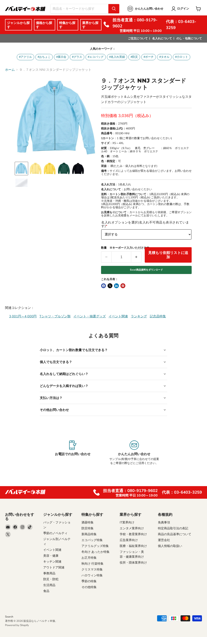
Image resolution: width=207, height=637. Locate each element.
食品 (46, 591)
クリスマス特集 (92, 569)
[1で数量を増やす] (136, 257)
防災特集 (87, 528)
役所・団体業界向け (133, 563)
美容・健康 (50, 556)
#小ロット (181, 57)
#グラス (77, 57)
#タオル (164, 57)
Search (9, 617)
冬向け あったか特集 (95, 552)
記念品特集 (158, 316)
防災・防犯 (50, 579)
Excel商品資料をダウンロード (146, 269)
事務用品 (49, 573)
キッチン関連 (52, 562)
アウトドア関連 (53, 567)
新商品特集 (89, 534)
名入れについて (162, 38)
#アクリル (25, 57)
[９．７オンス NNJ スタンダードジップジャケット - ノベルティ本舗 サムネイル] (21, 168)
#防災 (134, 57)
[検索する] (113, 8)
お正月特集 (89, 558)
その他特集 (89, 587)
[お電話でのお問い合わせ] (73, 452)
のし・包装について (189, 38)
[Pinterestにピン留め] (122, 285)
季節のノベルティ (55, 533)
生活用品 (49, 585)
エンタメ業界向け (132, 528)
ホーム (10, 70)
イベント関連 (118, 316)
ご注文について (138, 38)
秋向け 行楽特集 (92, 564)
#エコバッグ (96, 57)
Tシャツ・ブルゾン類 (55, 316)
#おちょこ (44, 57)
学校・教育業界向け (133, 534)
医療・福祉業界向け (133, 546)
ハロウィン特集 (92, 575)
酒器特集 (87, 522)
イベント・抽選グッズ (89, 316)
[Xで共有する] (110, 285)
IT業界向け (127, 522)
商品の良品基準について (174, 534)
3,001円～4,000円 (23, 316)
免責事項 (164, 522)
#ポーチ (149, 57)
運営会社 (164, 540)
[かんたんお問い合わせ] (134, 452)
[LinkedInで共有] (116, 285)
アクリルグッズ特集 (95, 546)
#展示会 (61, 57)
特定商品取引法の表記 (173, 528)
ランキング (139, 316)
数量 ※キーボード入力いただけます (125, 247)
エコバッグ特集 (92, 540)
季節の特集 (89, 581)
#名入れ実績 (117, 57)
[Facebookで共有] (103, 285)
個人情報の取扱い (170, 546)
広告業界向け (129, 540)
